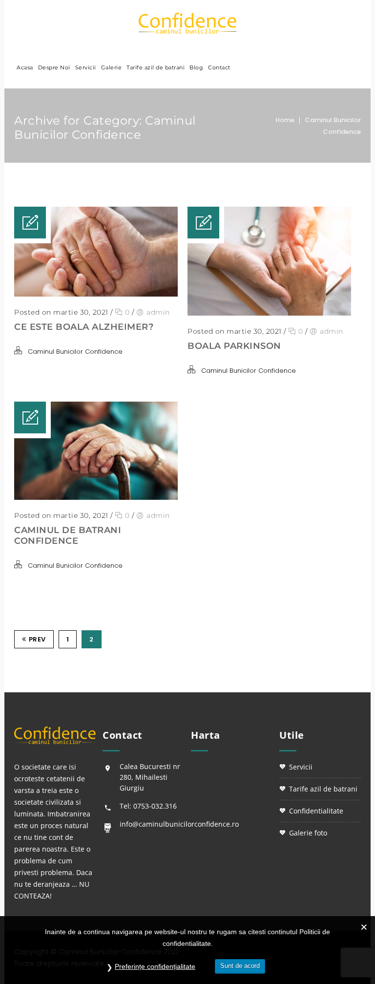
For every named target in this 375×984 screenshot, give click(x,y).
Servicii (85, 67)
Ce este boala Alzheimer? (83, 326)
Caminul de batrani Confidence (67, 535)
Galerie (111, 67)
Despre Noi (54, 67)
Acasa (25, 67)
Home (284, 120)
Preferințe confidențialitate (155, 966)
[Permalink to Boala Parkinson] (269, 313)
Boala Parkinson (234, 346)
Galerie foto (308, 832)
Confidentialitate (316, 810)
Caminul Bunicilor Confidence (75, 351)
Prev (37, 639)
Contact (219, 67)
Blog (196, 67)
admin (158, 312)
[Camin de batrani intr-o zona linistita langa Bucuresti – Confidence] (187, 23)
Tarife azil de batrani (155, 67)
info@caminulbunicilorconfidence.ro (179, 824)
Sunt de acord (240, 965)
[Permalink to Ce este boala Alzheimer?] (96, 294)
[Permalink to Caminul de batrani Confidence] (96, 497)
